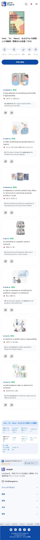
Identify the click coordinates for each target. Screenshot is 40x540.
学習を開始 (20, 62)
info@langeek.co (11, 481)
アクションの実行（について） (24, 439)
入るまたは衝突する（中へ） (15, 430)
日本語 (37, 524)
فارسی (7, 524)
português (30, 524)
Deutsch (22, 524)
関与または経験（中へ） (24, 430)
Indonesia (14, 524)
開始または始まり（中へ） (6, 430)
